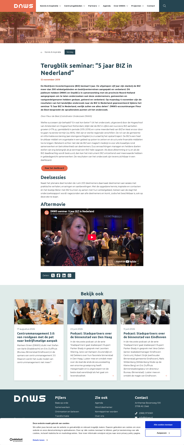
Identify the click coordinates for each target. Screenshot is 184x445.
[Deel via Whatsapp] (69, 275)
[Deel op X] (53, 275)
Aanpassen (162, 433)
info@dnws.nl (146, 417)
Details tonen (38, 440)
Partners (92, 6)
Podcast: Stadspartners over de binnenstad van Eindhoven (145, 335)
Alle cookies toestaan (163, 425)
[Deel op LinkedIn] (64, 275)
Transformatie (62, 416)
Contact (151, 6)
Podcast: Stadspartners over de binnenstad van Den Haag (91, 335)
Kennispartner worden (106, 411)
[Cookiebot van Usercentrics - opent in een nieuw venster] (16, 440)
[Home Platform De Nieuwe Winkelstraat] (23, 6)
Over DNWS (119, 6)
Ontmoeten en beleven (67, 411)
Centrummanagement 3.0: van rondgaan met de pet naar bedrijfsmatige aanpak (37, 337)
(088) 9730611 (146, 413)
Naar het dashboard (54, 168)
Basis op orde (61, 403)
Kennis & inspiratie (49, 6)
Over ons (99, 416)
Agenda (107, 6)
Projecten (136, 6)
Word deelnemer (103, 407)
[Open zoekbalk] (164, 5)
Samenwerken (62, 407)
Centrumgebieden (73, 6)
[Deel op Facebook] (58, 275)
